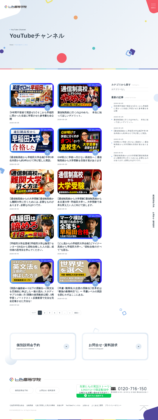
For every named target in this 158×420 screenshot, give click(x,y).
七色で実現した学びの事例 (45, 405)
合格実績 (29, 405)
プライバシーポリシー (113, 405)
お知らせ (86, 405)
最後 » (76, 313)
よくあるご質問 (97, 405)
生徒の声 (60, 405)
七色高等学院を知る (17, 405)
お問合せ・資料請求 (154, 220)
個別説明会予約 (154, 200)
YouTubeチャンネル (73, 405)
